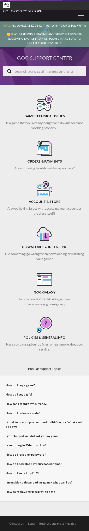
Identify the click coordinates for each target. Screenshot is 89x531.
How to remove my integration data (30, 491)
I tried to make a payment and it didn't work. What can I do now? (44, 424)
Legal (31, 523)
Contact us (16, 523)
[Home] (6, 5)
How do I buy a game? (20, 385)
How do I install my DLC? (22, 473)
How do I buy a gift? (19, 394)
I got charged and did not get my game (32, 436)
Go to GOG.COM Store (22, 11)
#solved (44, 30)
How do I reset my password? (26, 454)
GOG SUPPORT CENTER (44, 58)
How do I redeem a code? (23, 413)
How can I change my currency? (26, 403)
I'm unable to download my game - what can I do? (39, 482)
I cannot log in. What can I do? (26, 445)
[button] (81, 17)
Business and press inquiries (57, 523)
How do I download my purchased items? (33, 464)
